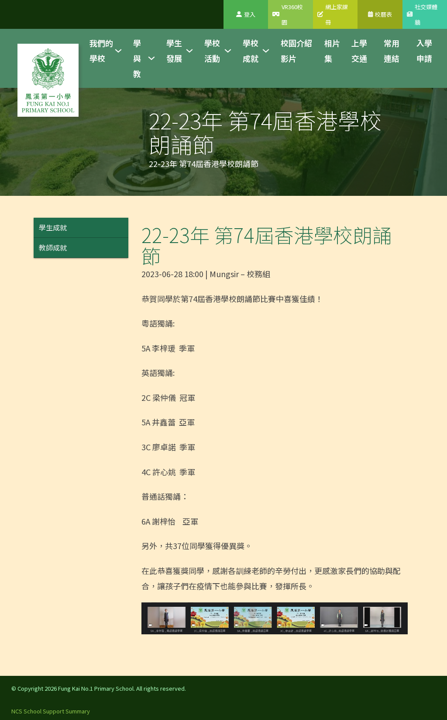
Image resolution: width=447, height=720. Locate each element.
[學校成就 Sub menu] (266, 50)
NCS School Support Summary (50, 711)
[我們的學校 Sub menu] (118, 50)
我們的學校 (101, 50)
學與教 (137, 58)
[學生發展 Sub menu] (189, 50)
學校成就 (250, 50)
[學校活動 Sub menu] (228, 50)
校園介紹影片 (296, 50)
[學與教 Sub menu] (151, 58)
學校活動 (212, 50)
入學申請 (424, 50)
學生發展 (174, 50)
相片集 (332, 50)
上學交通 (359, 50)
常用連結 (391, 50)
